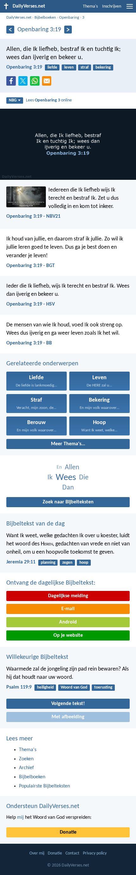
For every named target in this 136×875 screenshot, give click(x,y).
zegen (67, 563)
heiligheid (45, 687)
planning (48, 563)
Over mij (36, 853)
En (59, 467)
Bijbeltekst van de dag (35, 524)
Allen (72, 467)
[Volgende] (68, 29)
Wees (66, 477)
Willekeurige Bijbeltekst (37, 657)
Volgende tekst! (68, 703)
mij (20, 817)
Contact (72, 853)
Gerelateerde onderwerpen (42, 364)
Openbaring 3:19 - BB (29, 343)
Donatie (68, 832)
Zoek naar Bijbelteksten (68, 502)
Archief (26, 767)
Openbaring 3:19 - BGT (30, 265)
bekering (103, 67)
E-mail (68, 608)
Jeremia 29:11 (20, 562)
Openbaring (69, 17)
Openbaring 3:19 (24, 67)
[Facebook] (12, 82)
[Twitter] (24, 82)
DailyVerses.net (18, 17)
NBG (12, 100)
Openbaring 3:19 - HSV (30, 304)
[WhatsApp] (36, 81)
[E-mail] (48, 82)
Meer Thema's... (68, 444)
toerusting (103, 687)
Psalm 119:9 (19, 687)
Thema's (90, 6)
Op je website (68, 635)
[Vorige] (10, 29)
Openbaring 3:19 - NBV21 (33, 216)
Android (68, 622)
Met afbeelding (68, 717)
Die (84, 477)
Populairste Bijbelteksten (44, 786)
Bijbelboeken (45, 17)
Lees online (49, 100)
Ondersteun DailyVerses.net (42, 806)
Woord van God (74, 687)
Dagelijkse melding (68, 596)
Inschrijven (111, 6)
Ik (50, 477)
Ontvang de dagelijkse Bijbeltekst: (50, 583)
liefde (52, 67)
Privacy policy (95, 853)
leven (69, 67)
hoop (83, 563)
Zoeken (26, 759)
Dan (68, 487)
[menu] (129, 9)
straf (85, 67)
